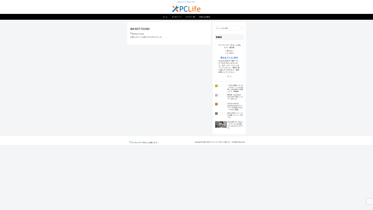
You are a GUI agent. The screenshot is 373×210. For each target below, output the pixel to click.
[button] (242, 28)
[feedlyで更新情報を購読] (228, 76)
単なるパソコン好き (229, 57)
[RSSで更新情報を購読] (230, 76)
